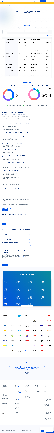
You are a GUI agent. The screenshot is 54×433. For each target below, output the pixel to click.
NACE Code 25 (5, 304)
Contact (45, 387)
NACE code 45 (18, 297)
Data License (26, 390)
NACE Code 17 (5, 295)
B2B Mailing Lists (46, 405)
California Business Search (48, 412)
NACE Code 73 (30, 302)
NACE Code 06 (5, 282)
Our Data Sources (46, 390)
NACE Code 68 (30, 296)
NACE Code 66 (30, 295)
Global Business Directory (47, 400)
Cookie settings (32, 430)
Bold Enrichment (17, 390)
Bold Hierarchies (17, 391)
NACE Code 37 (18, 289)
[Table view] (47, 35)
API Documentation (17, 400)
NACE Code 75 (30, 304)
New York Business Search (48, 418)
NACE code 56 (30, 282)
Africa (16, 413)
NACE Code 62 (30, 289)
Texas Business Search (47, 414)
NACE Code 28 (18, 280)
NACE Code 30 (18, 282)
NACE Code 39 (18, 291)
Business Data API (27, 391)
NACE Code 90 (42, 290)
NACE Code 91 (42, 291)
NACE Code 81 (42, 282)
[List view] (50, 35)
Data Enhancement (27, 387)
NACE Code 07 (5, 283)
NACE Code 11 (5, 288)
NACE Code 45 (18, 298)
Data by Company (37, 392)
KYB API (16, 399)
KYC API (16, 398)
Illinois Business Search (47, 417)
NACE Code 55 (30, 281)
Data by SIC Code (37, 390)
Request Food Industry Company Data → (8, 208)
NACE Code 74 (30, 303)
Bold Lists (16, 385)
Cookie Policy (46, 395)
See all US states (46, 419)
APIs (21, 1)
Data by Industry (37, 387)
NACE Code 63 (30, 291)
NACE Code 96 (42, 297)
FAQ (45, 385)
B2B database (21, 256)
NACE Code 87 (42, 288)
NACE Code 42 (18, 295)
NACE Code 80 (42, 281)
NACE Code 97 (42, 298)
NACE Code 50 (18, 303)
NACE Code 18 (5, 296)
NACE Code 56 (30, 283)
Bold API (16, 386)
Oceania (16, 408)
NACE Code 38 (18, 290)
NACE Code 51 (18, 304)
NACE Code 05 (5, 281)
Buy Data (30, 1)
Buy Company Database (47, 399)
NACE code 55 (30, 280)
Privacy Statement (22, 430)
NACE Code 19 (5, 297)
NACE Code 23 (5, 302)
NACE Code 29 (18, 281)
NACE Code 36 (18, 288)
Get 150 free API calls (37, 3)
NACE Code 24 (5, 303)
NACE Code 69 (30, 297)
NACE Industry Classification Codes (8, 5)
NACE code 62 (30, 290)
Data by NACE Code (37, 391)
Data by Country (37, 386)
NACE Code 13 (5, 290)
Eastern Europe (17, 407)
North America (17, 406)
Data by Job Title (37, 385)
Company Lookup (46, 391)
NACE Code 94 (42, 295)
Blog (45, 386)
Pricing (34, 1)
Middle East (16, 412)
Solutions (15, 1)
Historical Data (27, 395)
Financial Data (27, 396)
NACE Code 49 (18, 302)
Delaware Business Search (47, 413)
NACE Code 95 (42, 296)
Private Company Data (28, 386)
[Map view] (51, 35)
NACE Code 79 (42, 280)
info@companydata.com (5, 387)
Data (18, 1)
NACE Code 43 (18, 296)
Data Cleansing (27, 392)
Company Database (27, 385)
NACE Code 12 (5, 289)
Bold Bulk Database (17, 387)
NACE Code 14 (5, 291)
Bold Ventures (17, 392)
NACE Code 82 (42, 283)
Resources (25, 1)
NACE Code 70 (30, 298)
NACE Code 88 (42, 289)
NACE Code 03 (5, 280)
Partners (45, 392)
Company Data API (27, 397)
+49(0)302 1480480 (4, 395)
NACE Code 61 (30, 288)
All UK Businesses (46, 404)
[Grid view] (49, 35)
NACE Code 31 (18, 283)
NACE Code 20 (5, 298)
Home (2, 5)
